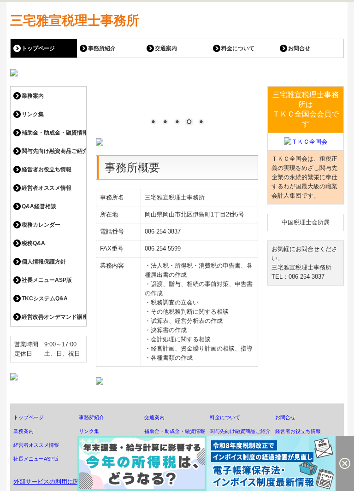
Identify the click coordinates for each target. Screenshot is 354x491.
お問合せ (299, 48)
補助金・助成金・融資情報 (54, 132)
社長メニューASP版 (47, 280)
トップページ (38, 48)
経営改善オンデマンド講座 (54, 317)
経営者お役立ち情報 (46, 169)
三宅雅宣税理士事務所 (74, 20)
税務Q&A (33, 243)
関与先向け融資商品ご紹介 (54, 151)
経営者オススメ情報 (46, 188)
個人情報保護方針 (44, 261)
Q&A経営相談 (39, 206)
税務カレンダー (41, 225)
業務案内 (33, 96)
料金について (237, 48)
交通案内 (166, 48)
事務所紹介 (102, 48)
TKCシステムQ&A (45, 298)
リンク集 (33, 114)
